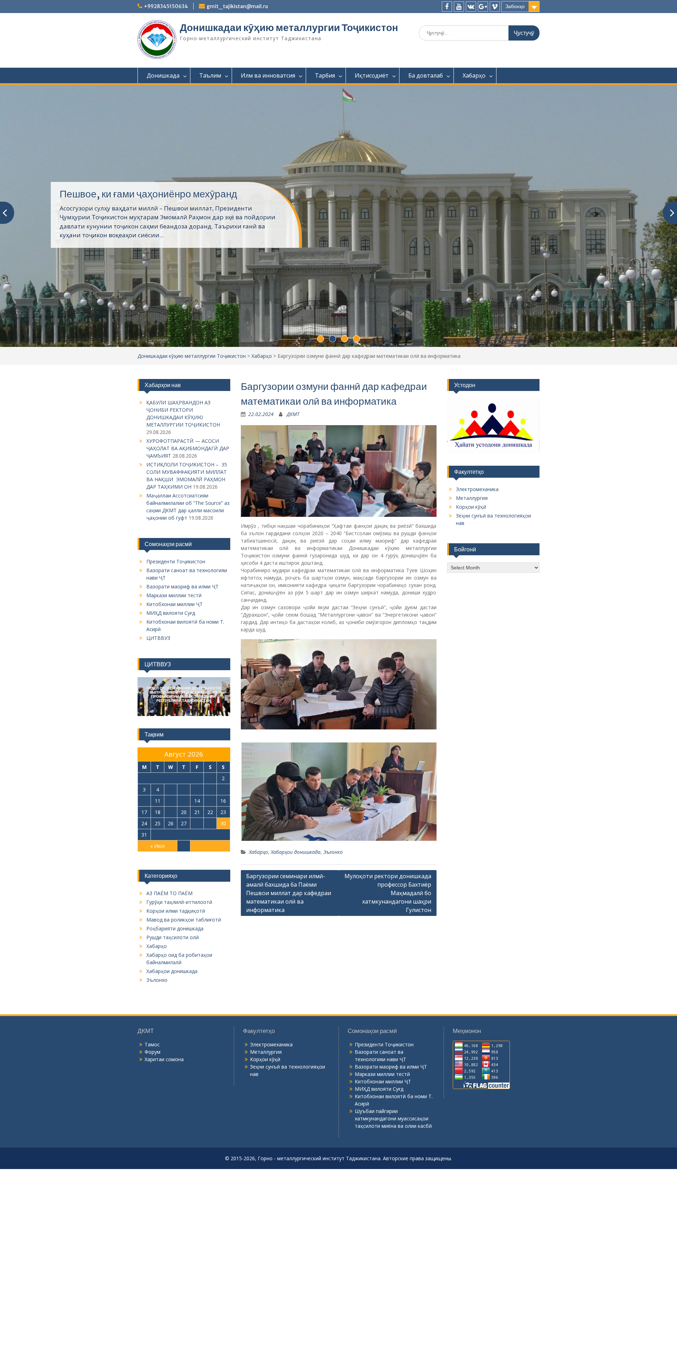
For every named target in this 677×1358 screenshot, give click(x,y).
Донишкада (163, 75)
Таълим (210, 75)
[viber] (495, 6)
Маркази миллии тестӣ (174, 631)
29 (210, 859)
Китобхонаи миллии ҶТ (174, 640)
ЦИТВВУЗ (158, 674)
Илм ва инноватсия (268, 75)
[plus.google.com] (483, 6)
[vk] (471, 6)
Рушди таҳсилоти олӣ (172, 973)
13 (184, 836)
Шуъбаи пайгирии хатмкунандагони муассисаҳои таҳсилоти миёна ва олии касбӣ (393, 1154)
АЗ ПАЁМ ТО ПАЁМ (169, 929)
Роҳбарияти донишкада (174, 964)
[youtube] (459, 6)
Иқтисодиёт (372, 75)
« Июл (157, 882)
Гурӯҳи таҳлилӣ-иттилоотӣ (179, 938)
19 (170, 848)
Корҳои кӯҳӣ (471, 542)
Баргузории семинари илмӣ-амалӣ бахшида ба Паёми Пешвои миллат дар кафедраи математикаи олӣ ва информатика (288, 929)
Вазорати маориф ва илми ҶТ (182, 622)
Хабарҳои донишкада (296, 888)
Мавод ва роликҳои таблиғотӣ (183, 955)
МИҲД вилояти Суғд (170, 649)
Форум (152, 1087)
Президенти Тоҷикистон (175, 597)
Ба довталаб (425, 75)
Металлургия (472, 534)
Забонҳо (515, 6)
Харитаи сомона (164, 1095)
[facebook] (447, 6)
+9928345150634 (166, 6)
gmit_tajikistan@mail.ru (237, 6)
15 (210, 836)
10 (144, 836)
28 (197, 859)
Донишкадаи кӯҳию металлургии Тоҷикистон (289, 27)
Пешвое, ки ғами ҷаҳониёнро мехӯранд (148, 207)
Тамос (152, 1080)
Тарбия (325, 75)
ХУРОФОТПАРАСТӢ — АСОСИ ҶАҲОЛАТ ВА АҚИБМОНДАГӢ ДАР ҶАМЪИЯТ (187, 484)
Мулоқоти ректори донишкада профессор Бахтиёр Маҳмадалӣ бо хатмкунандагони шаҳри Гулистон (387, 929)
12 (170, 836)
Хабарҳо (474, 75)
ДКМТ (293, 450)
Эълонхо (333, 888)
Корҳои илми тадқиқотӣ (175, 946)
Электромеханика (477, 525)
